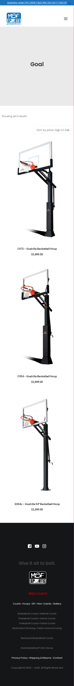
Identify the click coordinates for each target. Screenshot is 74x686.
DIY (33, 603)
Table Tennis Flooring (49, 628)
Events (47, 603)
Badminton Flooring (24, 628)
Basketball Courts (28, 613)
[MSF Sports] (13, 18)
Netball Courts (48, 613)
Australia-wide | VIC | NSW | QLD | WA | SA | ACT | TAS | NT (37, 2)
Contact (57, 658)
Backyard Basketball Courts (37, 638)
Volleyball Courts (29, 623)
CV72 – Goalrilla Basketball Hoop (37, 248)
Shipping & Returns (40, 658)
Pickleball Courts (28, 618)
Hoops (26, 603)
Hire (39, 603)
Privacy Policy (19, 658)
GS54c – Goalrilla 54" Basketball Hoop (37, 504)
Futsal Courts (47, 623)
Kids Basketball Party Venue (37, 648)
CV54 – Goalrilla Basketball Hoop (37, 376)
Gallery (57, 603)
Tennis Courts (48, 618)
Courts (17, 603)
